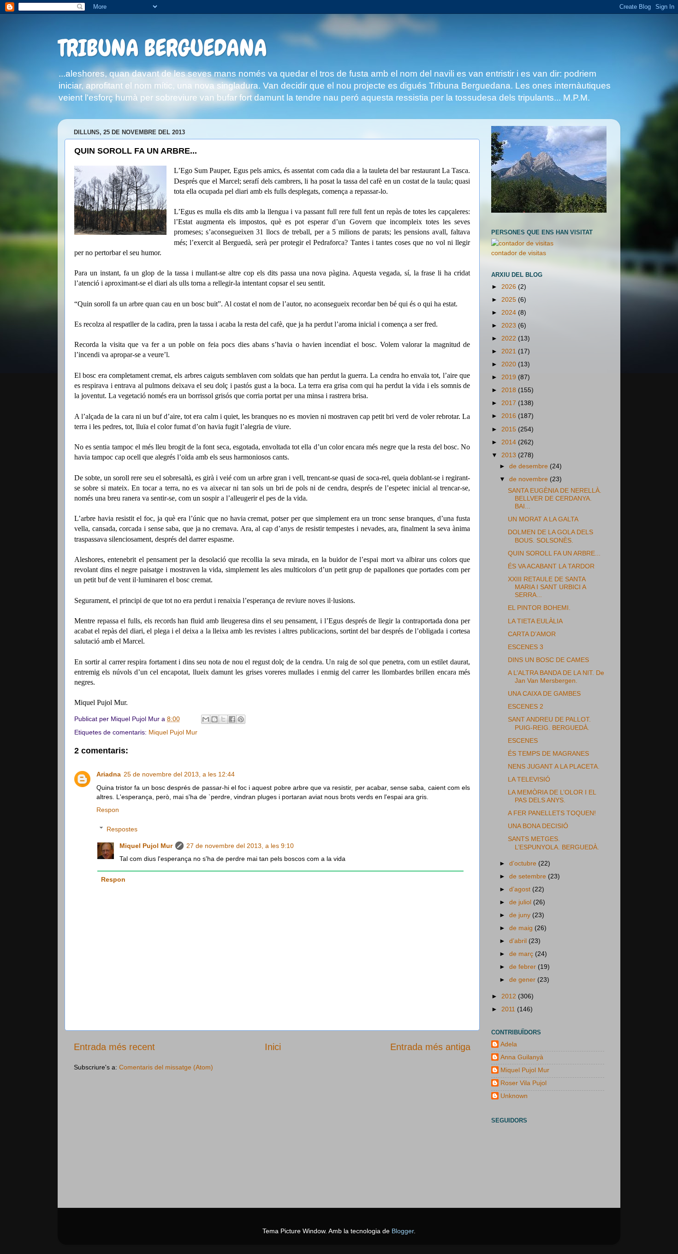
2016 (509, 415)
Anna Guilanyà (521, 1057)
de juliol (521, 902)
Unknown (514, 1095)
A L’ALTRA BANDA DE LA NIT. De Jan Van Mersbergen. (556, 676)
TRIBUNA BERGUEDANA (162, 48)
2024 (509, 312)
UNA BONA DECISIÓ (538, 826)
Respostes (122, 829)
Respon (107, 809)
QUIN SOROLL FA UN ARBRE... (554, 553)
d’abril (519, 940)
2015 (509, 429)
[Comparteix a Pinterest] (240, 719)
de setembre (528, 876)
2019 (509, 377)
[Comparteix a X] (223, 719)
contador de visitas (518, 253)
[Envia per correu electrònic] (205, 719)
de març (522, 953)
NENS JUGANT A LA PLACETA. (554, 766)
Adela (508, 1044)
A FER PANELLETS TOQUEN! (552, 813)
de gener (523, 979)
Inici (273, 1047)
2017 (509, 402)
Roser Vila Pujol (523, 1083)
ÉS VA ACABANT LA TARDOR (551, 566)
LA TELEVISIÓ (529, 779)
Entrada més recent (114, 1047)
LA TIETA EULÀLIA (535, 621)
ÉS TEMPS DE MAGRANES (548, 753)
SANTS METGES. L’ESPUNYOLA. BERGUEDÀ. (553, 842)
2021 (509, 351)
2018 (509, 390)
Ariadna (108, 774)
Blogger (403, 1231)
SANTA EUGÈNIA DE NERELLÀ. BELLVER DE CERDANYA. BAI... (554, 498)
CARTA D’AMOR (532, 634)
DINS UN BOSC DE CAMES (548, 659)
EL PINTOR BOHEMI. (539, 607)
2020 (509, 364)
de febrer (523, 966)
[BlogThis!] (214, 719)
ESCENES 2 (525, 706)
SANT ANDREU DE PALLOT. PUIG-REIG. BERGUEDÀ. (549, 723)
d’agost (520, 889)
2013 (509, 455)
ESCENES (523, 740)
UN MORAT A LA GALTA (543, 519)
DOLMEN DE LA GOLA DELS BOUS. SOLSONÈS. (550, 535)
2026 (509, 286)
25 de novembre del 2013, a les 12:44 (179, 774)
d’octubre (523, 863)
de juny (520, 915)
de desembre (529, 466)
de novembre (529, 479)
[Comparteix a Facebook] (232, 719)
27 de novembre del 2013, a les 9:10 (240, 845)
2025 (509, 299)
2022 (509, 338)
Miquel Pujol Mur (173, 732)
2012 (509, 996)
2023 (509, 325)
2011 (509, 1009)
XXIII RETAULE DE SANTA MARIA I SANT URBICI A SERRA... (547, 587)
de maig (522, 928)
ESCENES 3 (525, 647)
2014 (509, 442)
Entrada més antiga (430, 1047)
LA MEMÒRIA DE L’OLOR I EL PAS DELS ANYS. (552, 796)
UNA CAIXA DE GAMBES (544, 693)
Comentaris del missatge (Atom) (166, 1067)
